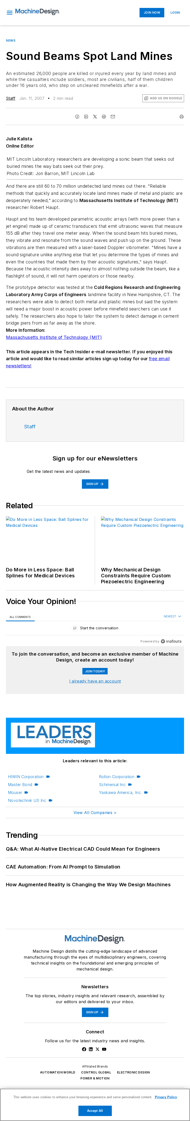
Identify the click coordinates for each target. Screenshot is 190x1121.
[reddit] (103, 116)
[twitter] (95, 116)
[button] (9, 12)
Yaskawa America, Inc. (120, 792)
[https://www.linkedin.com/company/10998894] (90, 1049)
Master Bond (20, 784)
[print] (181, 116)
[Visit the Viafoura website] (171, 641)
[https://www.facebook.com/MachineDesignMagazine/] (84, 1049)
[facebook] (77, 116)
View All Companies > (95, 812)
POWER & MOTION (95, 1078)
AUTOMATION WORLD (57, 1072)
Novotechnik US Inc (27, 800)
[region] (95, 629)
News (10, 40)
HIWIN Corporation (26, 776)
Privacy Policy (166, 1097)
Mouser (15, 792)
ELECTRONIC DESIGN (133, 1072)
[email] (112, 116)
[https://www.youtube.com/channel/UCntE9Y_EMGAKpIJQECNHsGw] (104, 1049)
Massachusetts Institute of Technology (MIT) (54, 337)
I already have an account (95, 681)
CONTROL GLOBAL (96, 1072)
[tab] (20, 617)
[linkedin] (86, 116)
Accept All (95, 1111)
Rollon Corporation (116, 776)
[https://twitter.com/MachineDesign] (97, 1049)
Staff (10, 98)
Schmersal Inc (112, 784)
